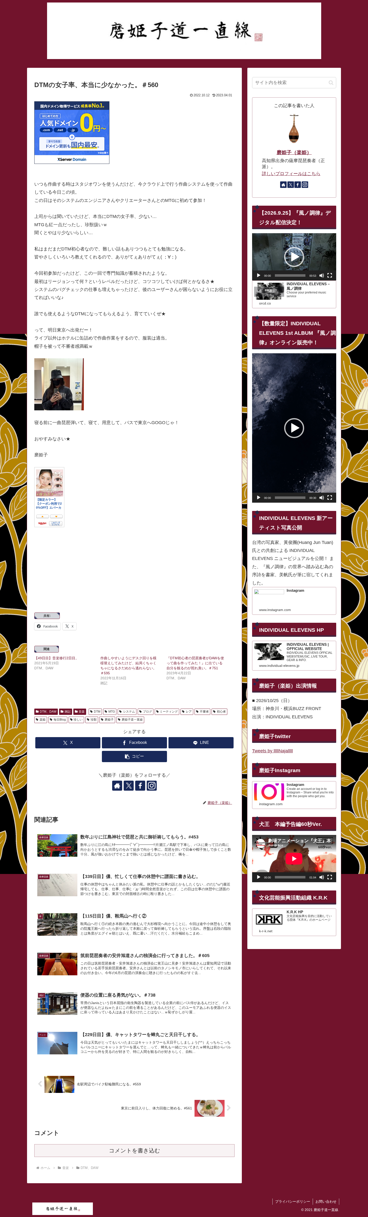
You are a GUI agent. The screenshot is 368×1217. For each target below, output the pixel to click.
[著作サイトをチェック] (117, 786)
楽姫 (43, 719)
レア (189, 711)
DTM (97, 711)
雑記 (68, 711)
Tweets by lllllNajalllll (272, 750)
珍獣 (94, 719)
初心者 (221, 711)
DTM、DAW (48, 711)
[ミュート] (321, 275)
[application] (294, 256)
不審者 (204, 711)
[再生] (258, 275)
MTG (111, 711)
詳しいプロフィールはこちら (291, 173)
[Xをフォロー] (129, 786)
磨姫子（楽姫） (294, 152)
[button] (134, 756)
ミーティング (169, 711)
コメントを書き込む (134, 1150)
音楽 (82, 711)
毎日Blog (60, 719)
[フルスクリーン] (329, 275)
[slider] (290, 275)
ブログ (147, 711)
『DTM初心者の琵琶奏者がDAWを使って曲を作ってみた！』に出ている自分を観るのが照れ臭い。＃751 (195, 663)
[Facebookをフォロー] (140, 786)
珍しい (78, 719)
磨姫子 (109, 719)
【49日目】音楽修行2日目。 (56, 658)
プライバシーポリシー (292, 1201)
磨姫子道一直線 (132, 719)
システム (129, 711)
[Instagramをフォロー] (152, 786)
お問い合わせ (325, 1201)
